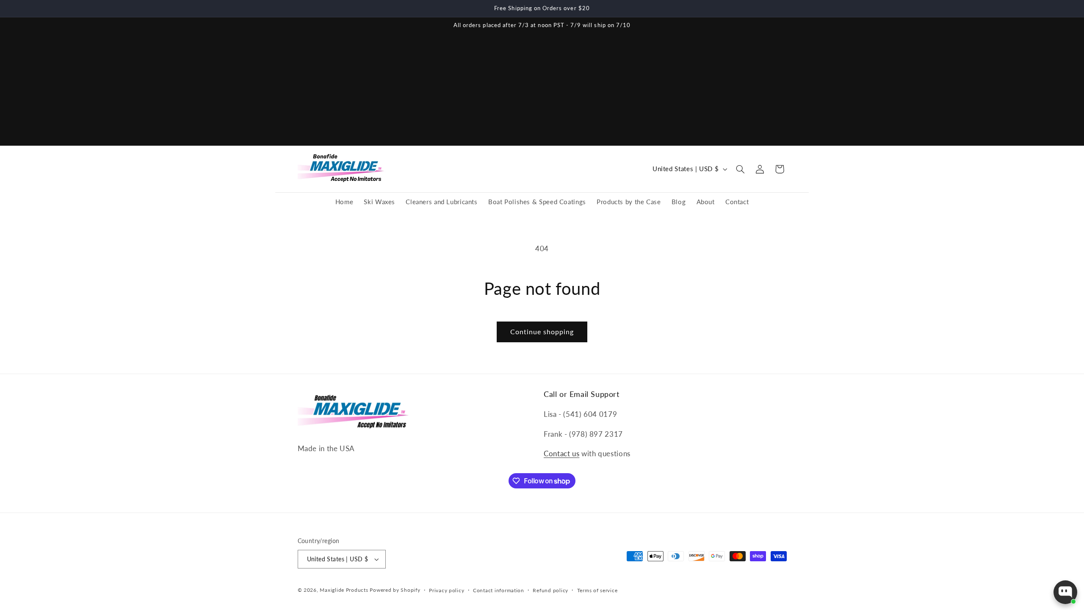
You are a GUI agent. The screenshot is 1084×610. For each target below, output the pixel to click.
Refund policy (550, 590)
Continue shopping (542, 331)
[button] (740, 169)
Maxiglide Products (344, 590)
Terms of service (597, 590)
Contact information (498, 590)
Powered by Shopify (395, 590)
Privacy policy (446, 590)
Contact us (561, 453)
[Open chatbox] (1065, 592)
